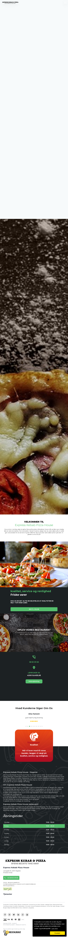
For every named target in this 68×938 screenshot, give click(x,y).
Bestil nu (34, 883)
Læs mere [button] (54, 928)
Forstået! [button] (57, 933)
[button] (41, 933)
